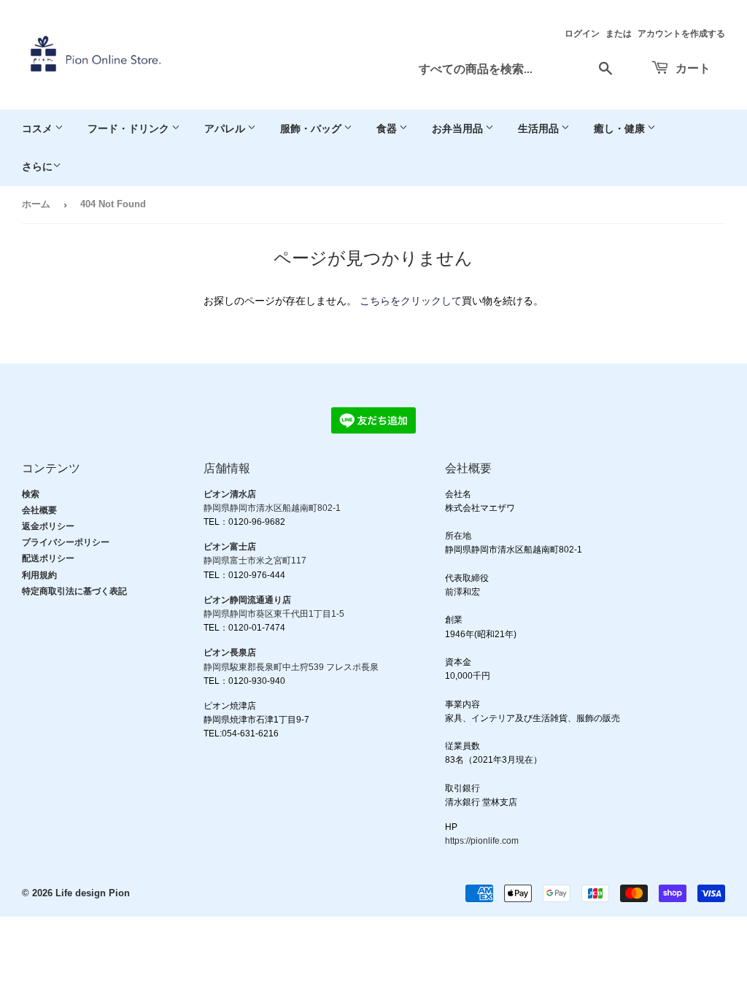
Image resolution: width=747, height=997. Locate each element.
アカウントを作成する (681, 33)
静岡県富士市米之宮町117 (255, 560)
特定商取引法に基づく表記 (74, 591)
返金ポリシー (48, 526)
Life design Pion (92, 893)
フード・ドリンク (129, 128)
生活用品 (539, 128)
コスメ (38, 128)
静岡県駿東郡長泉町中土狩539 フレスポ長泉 (291, 667)
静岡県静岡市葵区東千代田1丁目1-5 (274, 614)
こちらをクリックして (411, 301)
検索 (30, 494)
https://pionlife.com (482, 841)
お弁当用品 (458, 128)
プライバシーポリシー (65, 542)
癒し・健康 (620, 128)
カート (692, 67)
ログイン (582, 33)
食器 (387, 128)
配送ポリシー (48, 558)
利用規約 (39, 575)
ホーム (36, 204)
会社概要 (39, 510)
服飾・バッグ (312, 128)
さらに (37, 166)
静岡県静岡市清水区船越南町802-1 (272, 508)
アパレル (225, 128)
